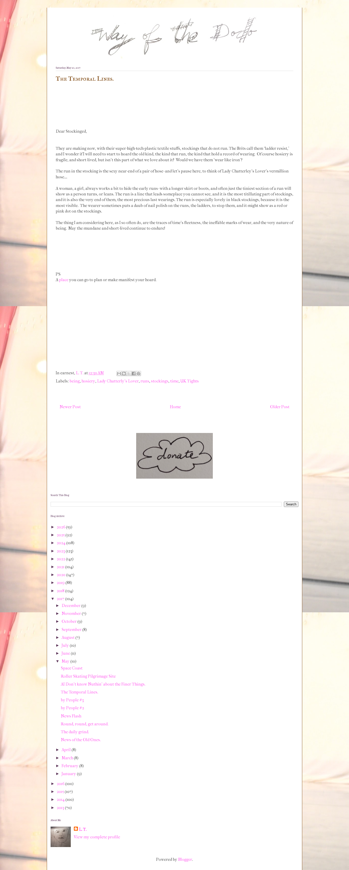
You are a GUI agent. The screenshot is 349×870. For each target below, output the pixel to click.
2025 (61, 534)
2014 (61, 799)
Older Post (279, 406)
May (66, 661)
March (68, 757)
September (72, 629)
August (68, 637)
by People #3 (72, 700)
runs (145, 381)
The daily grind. (75, 731)
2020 (61, 574)
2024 (61, 542)
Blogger (185, 859)
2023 (61, 551)
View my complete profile (97, 837)
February (70, 765)
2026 (61, 527)
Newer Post (70, 406)
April (67, 749)
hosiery (88, 381)
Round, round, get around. (84, 724)
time (174, 381)
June (66, 653)
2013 (61, 807)
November (72, 613)
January (69, 773)
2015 (61, 791)
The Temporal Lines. (79, 692)
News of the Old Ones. (81, 739)
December (71, 605)
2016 (61, 783)
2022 (61, 558)
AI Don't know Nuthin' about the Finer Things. (103, 684)
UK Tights (189, 381)
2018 (61, 590)
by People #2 (72, 707)
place (63, 279)
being (74, 381)
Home (175, 406)
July (66, 645)
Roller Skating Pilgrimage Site (88, 676)
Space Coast (72, 668)
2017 (61, 598)
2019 (61, 582)
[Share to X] (128, 373)
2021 (61, 566)
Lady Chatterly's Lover (118, 381)
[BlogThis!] (123, 373)
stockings (159, 381)
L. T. (83, 829)
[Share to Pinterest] (138, 373)
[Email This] (119, 373)
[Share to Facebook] (133, 373)
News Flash (71, 716)
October (69, 621)
